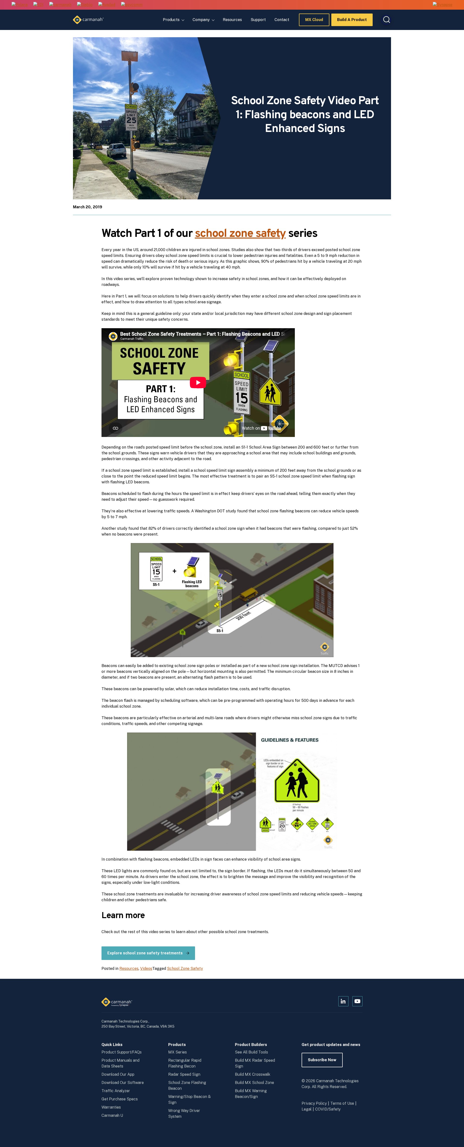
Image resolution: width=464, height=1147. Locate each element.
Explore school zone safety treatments (145, 953)
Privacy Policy (314, 1103)
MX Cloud (314, 21)
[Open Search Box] (386, 20)
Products (171, 19)
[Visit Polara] (20, 5)
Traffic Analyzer (116, 1091)
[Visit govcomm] (132, 5)
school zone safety (240, 234)
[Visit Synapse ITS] (442, 4)
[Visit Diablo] (85, 5)
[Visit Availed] (106, 5)
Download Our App (118, 1074)
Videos (146, 968)
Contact (282, 19)
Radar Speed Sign (184, 1074)
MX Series (177, 1052)
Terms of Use (342, 1103)
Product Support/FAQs (122, 1052)
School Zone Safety (185, 968)
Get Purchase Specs (120, 1099)
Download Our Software (123, 1082)
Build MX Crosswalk (252, 1074)
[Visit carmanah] (60, 5)
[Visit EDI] (38, 5)
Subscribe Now (322, 1062)
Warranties (111, 1107)
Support (258, 19)
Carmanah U (112, 1115)
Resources (232, 19)
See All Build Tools (251, 1052)
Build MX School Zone (254, 1082)
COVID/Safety (328, 1109)
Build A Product (352, 21)
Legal (307, 1109)
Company (201, 19)
